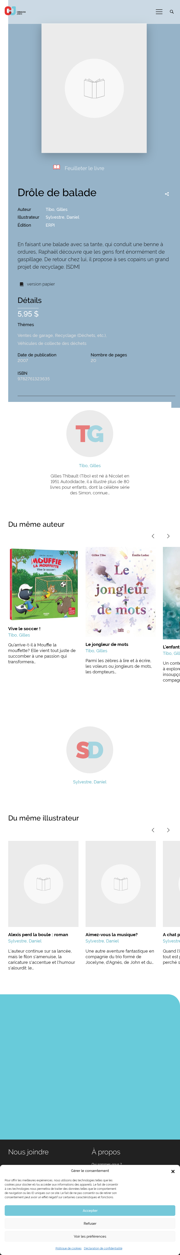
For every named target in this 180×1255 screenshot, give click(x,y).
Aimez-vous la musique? (112, 934)
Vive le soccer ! (24, 628)
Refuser (90, 1223)
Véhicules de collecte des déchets (52, 343)
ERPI (50, 225)
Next (168, 536)
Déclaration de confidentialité (103, 1248)
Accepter (90, 1211)
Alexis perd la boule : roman (38, 934)
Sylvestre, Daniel (62, 217)
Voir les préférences (90, 1236)
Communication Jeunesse (15, 10)
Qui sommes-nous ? (107, 1164)
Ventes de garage (35, 335)
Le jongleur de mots (107, 644)
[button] (173, 1171)
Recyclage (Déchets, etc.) (80, 335)
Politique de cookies (69, 1248)
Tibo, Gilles (57, 209)
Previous (153, 536)
